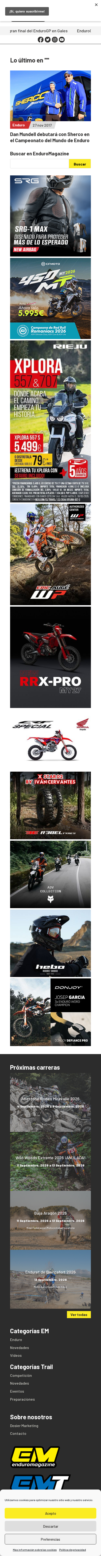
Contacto (18, 1433)
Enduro (18, 125)
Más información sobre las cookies (35, 1549)
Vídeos (16, 1355)
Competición (21, 1375)
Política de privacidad (72, 1549)
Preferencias (50, 1539)
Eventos (17, 1391)
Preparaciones (22, 1399)
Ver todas (78, 1314)
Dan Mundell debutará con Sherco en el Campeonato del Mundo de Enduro (49, 137)
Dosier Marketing (24, 1425)
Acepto (50, 1513)
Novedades (19, 1347)
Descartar (50, 1526)
